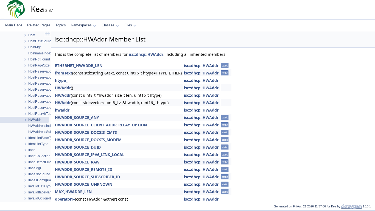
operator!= (65, 199)
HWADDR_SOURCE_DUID (78, 147)
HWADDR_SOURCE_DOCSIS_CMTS (86, 132)
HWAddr (63, 87)
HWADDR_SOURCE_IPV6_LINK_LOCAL (89, 154)
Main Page (13, 25)
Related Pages (39, 25)
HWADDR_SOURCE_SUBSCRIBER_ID (87, 176)
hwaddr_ (63, 110)
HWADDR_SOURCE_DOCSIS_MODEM (88, 139)
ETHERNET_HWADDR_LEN (78, 65)
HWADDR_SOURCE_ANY (77, 117)
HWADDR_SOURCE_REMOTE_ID (83, 169)
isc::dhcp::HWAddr (146, 54)
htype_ (61, 80)
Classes (108, 25)
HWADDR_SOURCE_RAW (77, 162)
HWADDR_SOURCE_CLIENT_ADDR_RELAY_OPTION (101, 124)
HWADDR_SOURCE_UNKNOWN (83, 184)
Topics (60, 25)
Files (128, 25)
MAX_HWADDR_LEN (73, 191)
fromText (63, 73)
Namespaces (81, 25)
